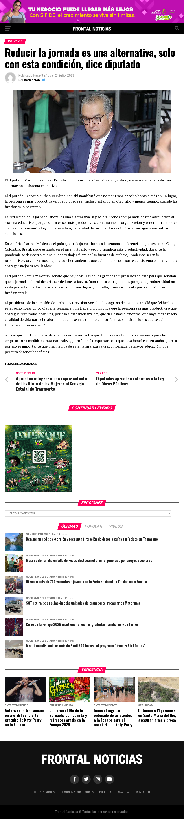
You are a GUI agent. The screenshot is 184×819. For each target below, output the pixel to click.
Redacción (32, 80)
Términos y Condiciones (77, 792)
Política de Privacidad (115, 792)
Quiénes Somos (44, 792)
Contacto (143, 792)
